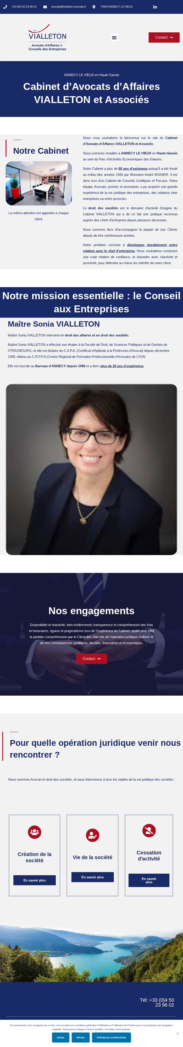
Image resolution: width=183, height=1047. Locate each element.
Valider (60, 1037)
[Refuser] (177, 1033)
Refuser (81, 1037)
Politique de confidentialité (111, 1037)
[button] (114, 37)
